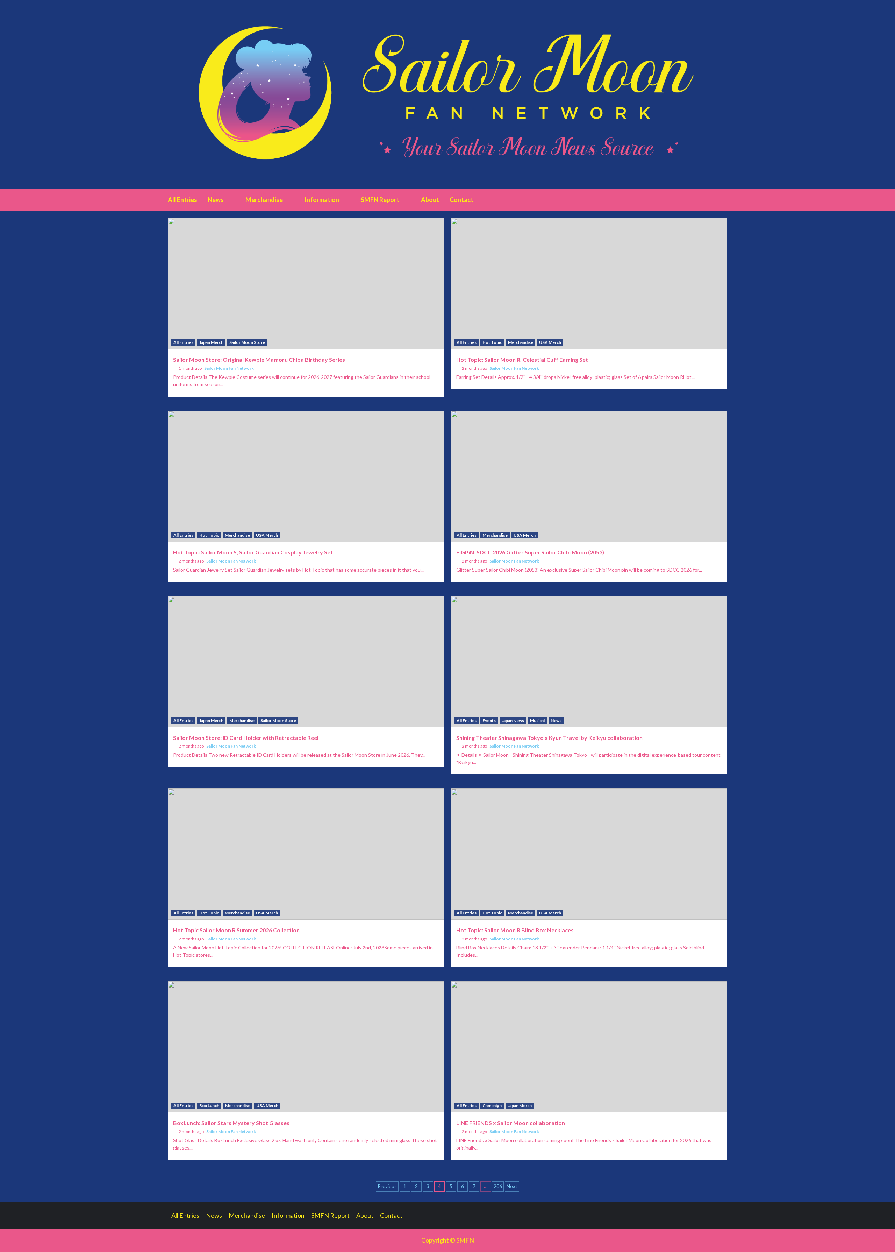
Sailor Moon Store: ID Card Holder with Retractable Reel (245, 737)
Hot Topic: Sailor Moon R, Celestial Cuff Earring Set (522, 359)
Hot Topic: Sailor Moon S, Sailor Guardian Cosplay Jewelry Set (253, 552)
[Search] (722, 199)
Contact (461, 200)
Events (489, 720)
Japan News (513, 720)
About (430, 200)
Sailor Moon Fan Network (229, 368)
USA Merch (550, 342)
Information (322, 200)
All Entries (182, 200)
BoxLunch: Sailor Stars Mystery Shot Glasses (231, 1122)
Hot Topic (492, 342)
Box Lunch (209, 1105)
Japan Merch (211, 342)
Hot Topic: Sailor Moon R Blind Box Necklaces (515, 930)
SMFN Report (380, 200)
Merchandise (264, 200)
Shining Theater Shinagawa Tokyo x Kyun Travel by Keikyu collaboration (549, 737)
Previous (387, 1186)
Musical (537, 720)
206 (498, 1186)
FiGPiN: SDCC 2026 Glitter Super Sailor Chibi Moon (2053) (530, 552)
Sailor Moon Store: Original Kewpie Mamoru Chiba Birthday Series (259, 359)
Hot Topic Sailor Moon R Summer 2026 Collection (236, 930)
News (216, 200)
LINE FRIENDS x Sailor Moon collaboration (510, 1122)
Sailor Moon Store (247, 342)
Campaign (492, 1105)
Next (512, 1186)
